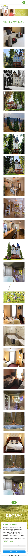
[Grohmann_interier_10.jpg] (14, 400)
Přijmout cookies (14, 551)
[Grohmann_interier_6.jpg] (14, 336)
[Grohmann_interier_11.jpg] (14, 421)
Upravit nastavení (14, 546)
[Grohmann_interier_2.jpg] (14, 229)
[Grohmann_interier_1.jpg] (14, 208)
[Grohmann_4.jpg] (14, 122)
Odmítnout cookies (14, 548)
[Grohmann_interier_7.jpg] (14, 357)
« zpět (14, 502)
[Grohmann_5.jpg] (14, 144)
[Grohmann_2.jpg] (14, 165)
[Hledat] (23, 2)
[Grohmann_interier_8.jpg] (14, 443)
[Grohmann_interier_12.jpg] (14, 485)
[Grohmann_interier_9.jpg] (14, 379)
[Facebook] (8, 515)
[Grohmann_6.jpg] (14, 80)
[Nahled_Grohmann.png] (14, 250)
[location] (16, 515)
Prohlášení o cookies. (8, 541)
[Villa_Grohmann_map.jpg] (14, 293)
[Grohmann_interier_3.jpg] (14, 186)
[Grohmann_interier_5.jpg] (14, 37)
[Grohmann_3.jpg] (14, 58)
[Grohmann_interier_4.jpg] (14, 314)
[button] (2, 12)
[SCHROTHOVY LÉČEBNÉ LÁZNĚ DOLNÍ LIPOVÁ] (4, 6)
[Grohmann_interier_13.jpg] (14, 272)
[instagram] (12, 515)
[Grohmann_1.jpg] (14, 101)
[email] (20, 515)
